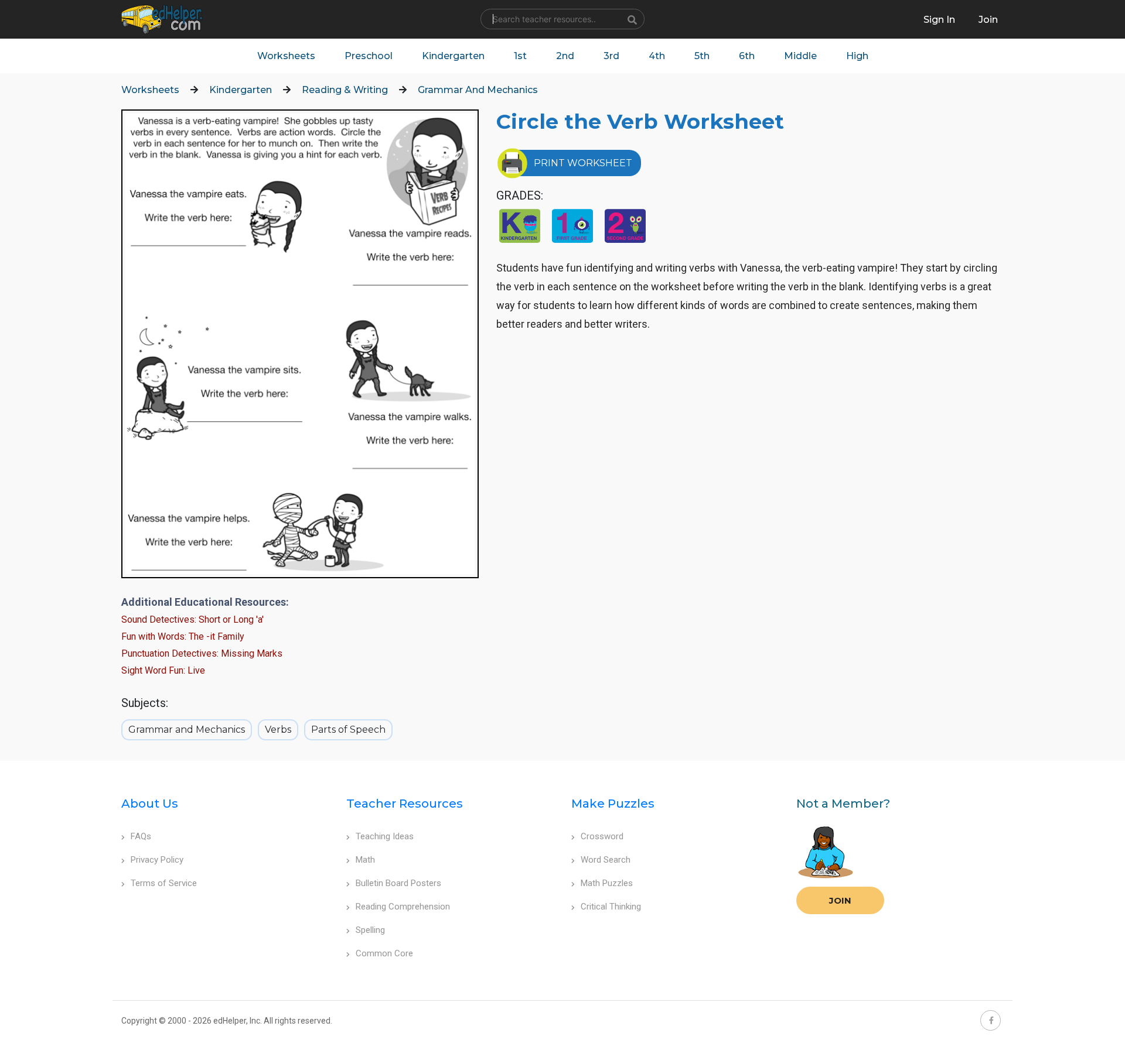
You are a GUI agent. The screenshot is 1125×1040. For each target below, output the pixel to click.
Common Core (384, 953)
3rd (611, 55)
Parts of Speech (348, 729)
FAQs (141, 836)
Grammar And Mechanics (478, 89)
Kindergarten (453, 55)
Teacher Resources (404, 804)
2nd (565, 55)
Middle (800, 55)
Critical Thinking (611, 906)
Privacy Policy (157, 859)
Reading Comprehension (403, 906)
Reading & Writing (345, 89)
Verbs (278, 729)
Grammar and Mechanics (186, 729)
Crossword (602, 836)
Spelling (370, 930)
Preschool (369, 55)
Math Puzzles (607, 883)
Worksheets (286, 55)
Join (840, 900)
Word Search (605, 859)
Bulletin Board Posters (398, 883)
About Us (149, 804)
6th (747, 55)
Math (365, 859)
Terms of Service (164, 883)
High (857, 55)
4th (657, 55)
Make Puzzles (612, 804)
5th (702, 55)
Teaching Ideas (385, 836)
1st (520, 55)
